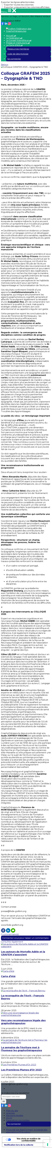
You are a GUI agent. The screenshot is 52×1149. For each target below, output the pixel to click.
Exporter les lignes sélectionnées (17, 2)
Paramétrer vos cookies (18, 1120)
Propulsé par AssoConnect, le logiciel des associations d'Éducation (26, 1131)
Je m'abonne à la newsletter (15, 1093)
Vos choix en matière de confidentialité (29, 1139)
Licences (10, 1113)
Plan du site (12, 1110)
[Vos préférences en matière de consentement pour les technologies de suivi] (47, 1144)
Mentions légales (14, 1115)
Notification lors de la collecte (18, 1145)
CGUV (9, 1118)
